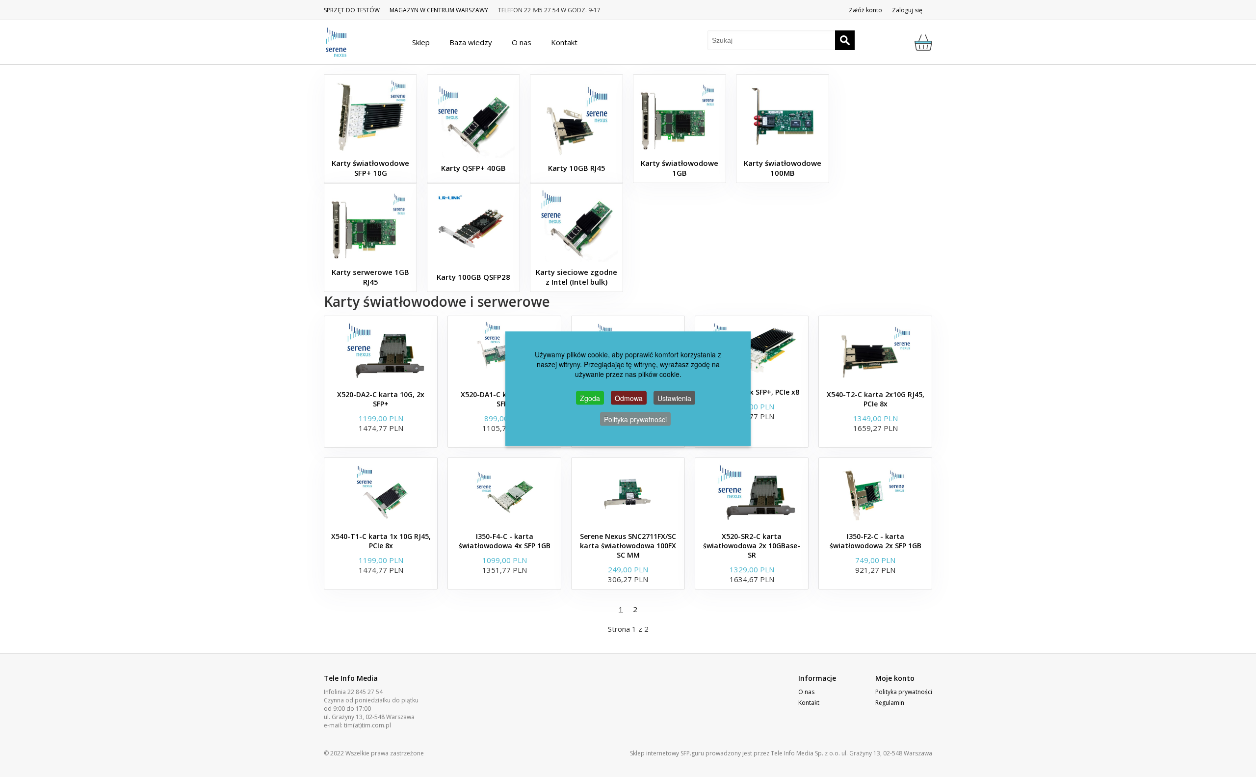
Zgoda (590, 397)
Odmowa (629, 397)
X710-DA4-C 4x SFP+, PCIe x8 (751, 392)
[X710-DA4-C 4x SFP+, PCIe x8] (751, 349)
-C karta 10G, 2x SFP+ (380, 399)
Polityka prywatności (903, 692)
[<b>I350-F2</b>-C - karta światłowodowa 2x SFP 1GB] (875, 492)
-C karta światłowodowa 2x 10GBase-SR (751, 546)
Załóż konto (865, 10)
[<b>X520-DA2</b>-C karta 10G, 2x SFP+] (380, 350)
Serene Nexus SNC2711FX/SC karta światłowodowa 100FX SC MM (628, 546)
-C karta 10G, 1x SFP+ (504, 399)
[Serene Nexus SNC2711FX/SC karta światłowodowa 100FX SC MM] (628, 492)
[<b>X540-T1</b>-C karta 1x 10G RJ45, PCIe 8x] (380, 492)
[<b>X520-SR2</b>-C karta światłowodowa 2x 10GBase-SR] (751, 492)
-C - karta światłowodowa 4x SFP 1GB (504, 541)
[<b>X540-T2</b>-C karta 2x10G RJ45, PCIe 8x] (875, 350)
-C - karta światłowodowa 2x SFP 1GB (875, 541)
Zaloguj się (907, 10)
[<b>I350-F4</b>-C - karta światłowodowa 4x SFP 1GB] (504, 492)
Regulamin (889, 702)
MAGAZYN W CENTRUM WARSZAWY (439, 10)
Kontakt (808, 702)
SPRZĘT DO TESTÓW (352, 10)
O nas (806, 692)
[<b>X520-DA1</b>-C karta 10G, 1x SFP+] (504, 350)
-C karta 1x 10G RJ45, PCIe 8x (381, 541)
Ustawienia (674, 397)
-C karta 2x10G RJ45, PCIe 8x (875, 399)
